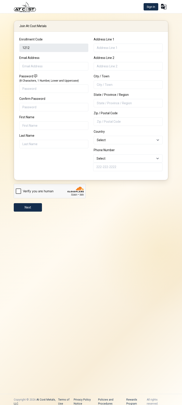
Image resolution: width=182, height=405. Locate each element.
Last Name (26, 135)
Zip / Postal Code (106, 113)
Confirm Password (32, 98)
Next (28, 207)
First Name (26, 117)
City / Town (101, 76)
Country (99, 131)
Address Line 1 (104, 39)
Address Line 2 (104, 58)
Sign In (151, 6)
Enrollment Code (31, 39)
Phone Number (104, 150)
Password (49, 78)
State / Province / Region (111, 94)
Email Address (29, 58)
